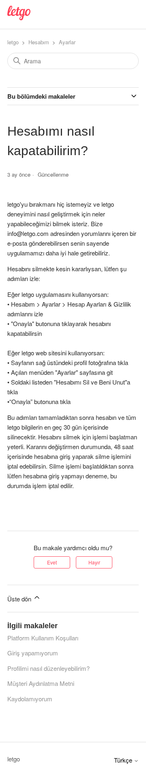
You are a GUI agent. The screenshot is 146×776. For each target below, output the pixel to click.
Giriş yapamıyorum (32, 652)
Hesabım (38, 42)
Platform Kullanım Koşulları (42, 637)
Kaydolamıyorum (29, 698)
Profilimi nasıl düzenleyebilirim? (48, 668)
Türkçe (124, 760)
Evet (52, 562)
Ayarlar (67, 42)
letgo (13, 42)
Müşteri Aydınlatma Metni (40, 683)
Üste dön (20, 598)
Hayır (94, 562)
